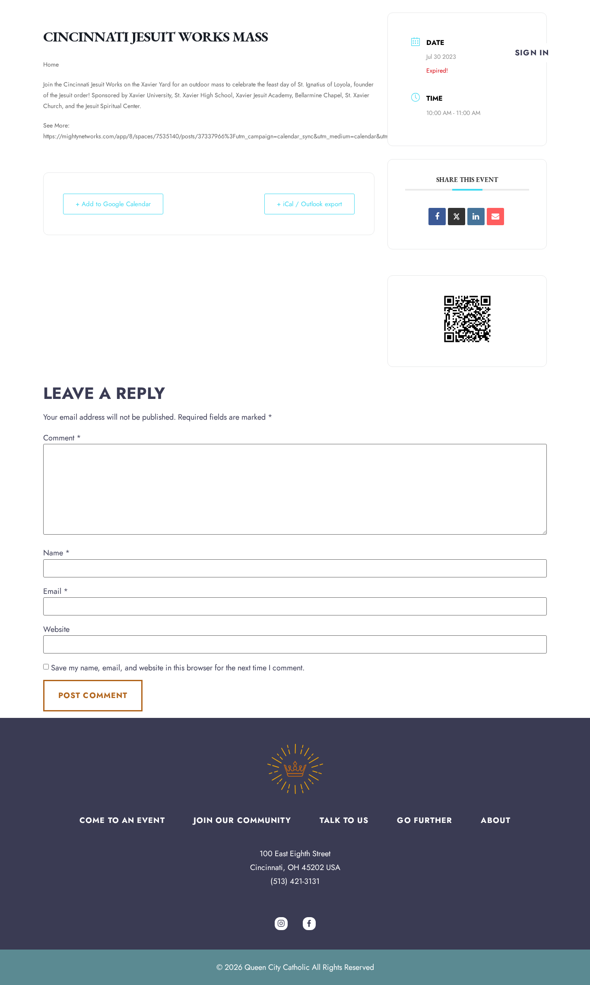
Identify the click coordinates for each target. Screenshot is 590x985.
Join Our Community (242, 820)
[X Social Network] (456, 216)
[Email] (495, 216)
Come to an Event (122, 820)
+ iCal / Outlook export (309, 204)
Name (56, 553)
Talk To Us (344, 820)
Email (55, 591)
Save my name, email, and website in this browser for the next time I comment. (178, 668)
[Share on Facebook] (437, 216)
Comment (62, 438)
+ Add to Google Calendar (113, 204)
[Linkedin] (476, 216)
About (496, 820)
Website (56, 629)
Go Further (424, 820)
